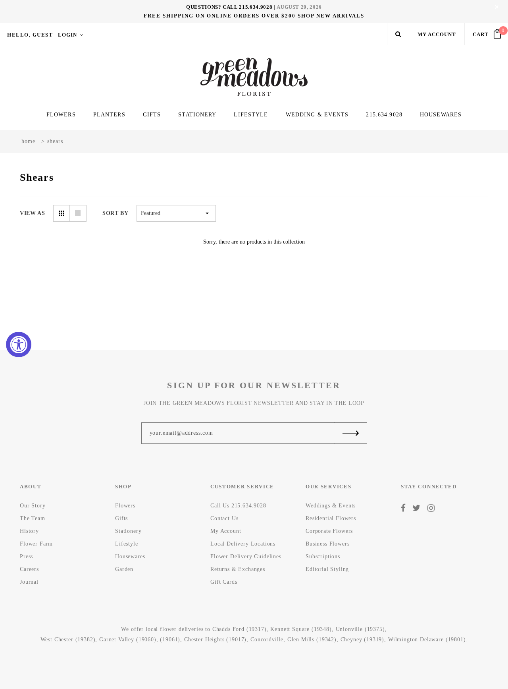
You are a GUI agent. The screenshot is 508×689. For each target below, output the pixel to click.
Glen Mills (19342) (312, 640)
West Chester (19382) (68, 640)
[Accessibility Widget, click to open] (18, 344)
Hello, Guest (30, 35)
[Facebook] (403, 508)
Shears (55, 141)
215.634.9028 (255, 7)
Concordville (266, 640)
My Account (437, 34)
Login (67, 35)
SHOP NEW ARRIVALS (331, 16)
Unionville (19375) (360, 629)
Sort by (115, 213)
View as (32, 213)
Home (28, 141)
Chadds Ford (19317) (239, 629)
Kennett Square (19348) (300, 629)
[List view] (78, 213)
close (496, 7)
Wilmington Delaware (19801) (427, 640)
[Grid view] (61, 213)
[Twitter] (416, 508)
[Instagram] (431, 508)
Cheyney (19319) (363, 640)
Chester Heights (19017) (215, 640)
